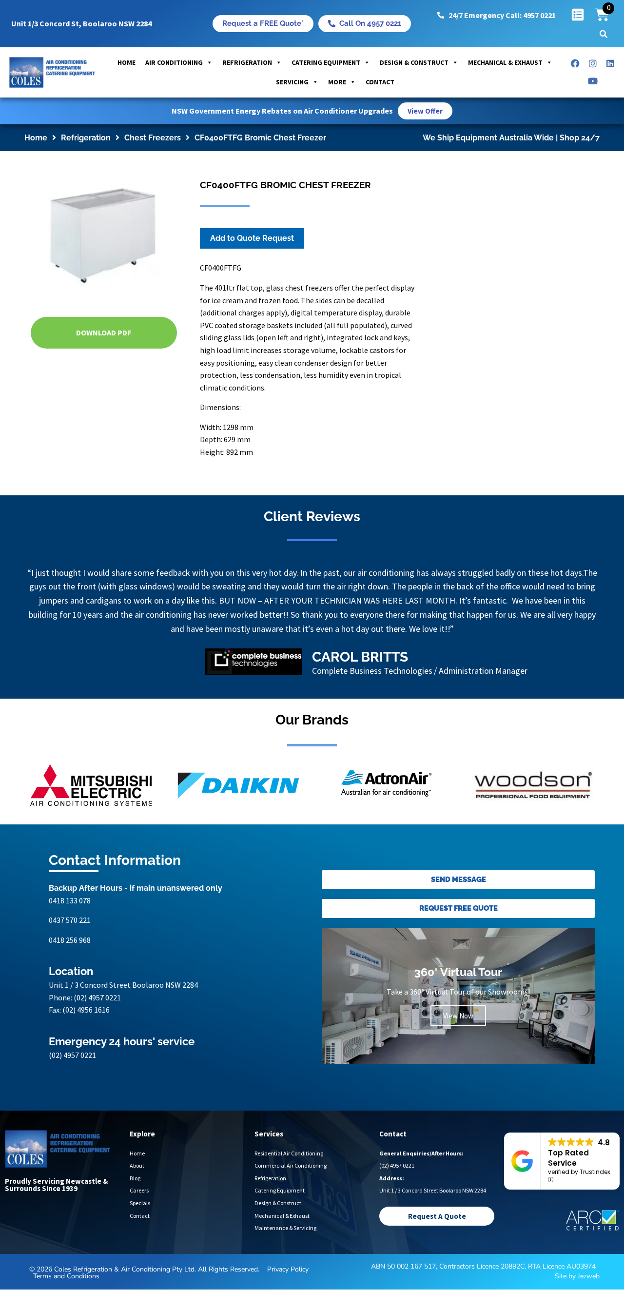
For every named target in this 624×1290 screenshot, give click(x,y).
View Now (458, 1020)
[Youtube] (593, 81)
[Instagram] (593, 63)
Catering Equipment (326, 62)
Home (126, 62)
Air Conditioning (174, 62)
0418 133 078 (70, 905)
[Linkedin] (610, 63)
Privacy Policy (288, 1273)
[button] (603, 34)
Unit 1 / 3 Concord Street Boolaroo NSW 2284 (123, 990)
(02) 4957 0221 (97, 1002)
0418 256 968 (70, 944)
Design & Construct (414, 62)
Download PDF (103, 332)
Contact (380, 82)
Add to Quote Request (252, 238)
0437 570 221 (70, 925)
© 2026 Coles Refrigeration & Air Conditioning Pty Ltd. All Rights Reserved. (144, 1273)
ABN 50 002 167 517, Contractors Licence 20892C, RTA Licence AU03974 (483, 1271)
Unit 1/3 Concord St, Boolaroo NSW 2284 (81, 23)
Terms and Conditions (66, 1280)
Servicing (292, 82)
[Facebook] (575, 63)
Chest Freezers (152, 137)
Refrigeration (247, 62)
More (337, 82)
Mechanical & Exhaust (505, 62)
